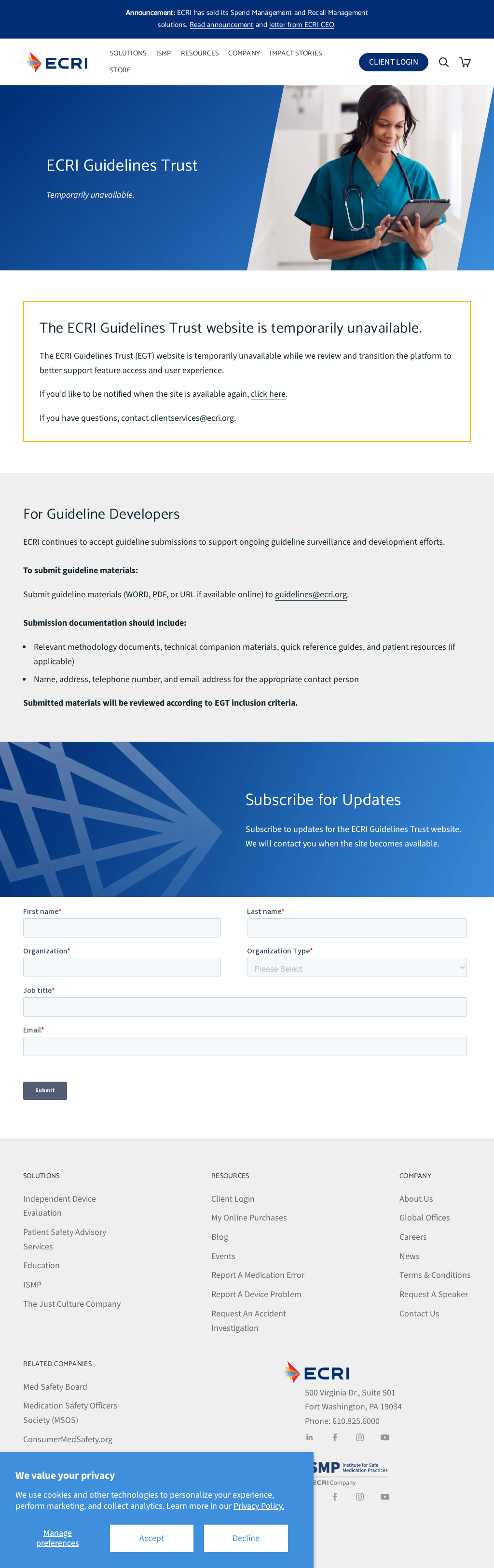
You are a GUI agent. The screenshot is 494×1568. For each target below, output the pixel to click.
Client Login (398, 63)
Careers (413, 1237)
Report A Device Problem (256, 1294)
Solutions (128, 53)
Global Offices (424, 1218)
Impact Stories (296, 53)
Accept (151, 1538)
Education (41, 1266)
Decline (246, 1538)
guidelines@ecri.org (311, 595)
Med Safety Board (55, 1387)
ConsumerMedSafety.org (67, 1440)
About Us (416, 1199)
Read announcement (222, 25)
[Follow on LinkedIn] (310, 1437)
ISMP (163, 53)
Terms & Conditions (435, 1275)
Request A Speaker (433, 1294)
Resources (200, 53)
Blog (219, 1237)
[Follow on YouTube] (385, 1437)
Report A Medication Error (257, 1275)
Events (223, 1256)
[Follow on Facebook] (335, 1437)
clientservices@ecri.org (192, 418)
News (409, 1256)
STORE (120, 70)
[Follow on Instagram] (360, 1437)
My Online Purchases (249, 1218)
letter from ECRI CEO (301, 25)
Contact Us (419, 1314)
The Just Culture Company (72, 1304)
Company (244, 53)
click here (268, 394)
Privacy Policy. (258, 1506)
